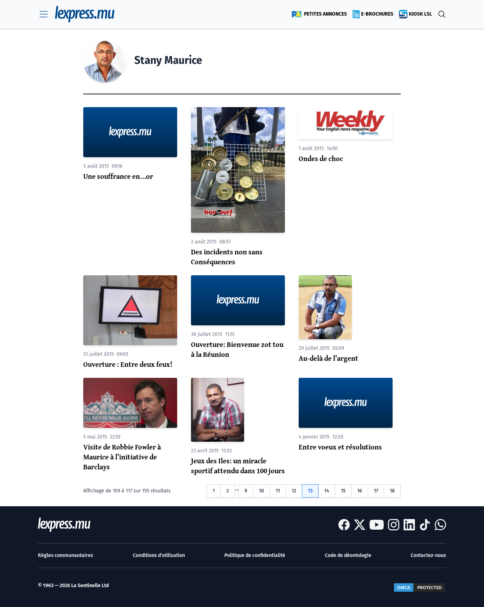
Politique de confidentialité (254, 555)
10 (261, 491)
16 (359, 491)
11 (278, 491)
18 (392, 491)
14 (326, 491)
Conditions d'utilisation (159, 555)
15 (343, 491)
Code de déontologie (348, 555)
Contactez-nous (428, 555)
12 (294, 491)
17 (376, 491)
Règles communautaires (65, 555)
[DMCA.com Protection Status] (419, 587)
